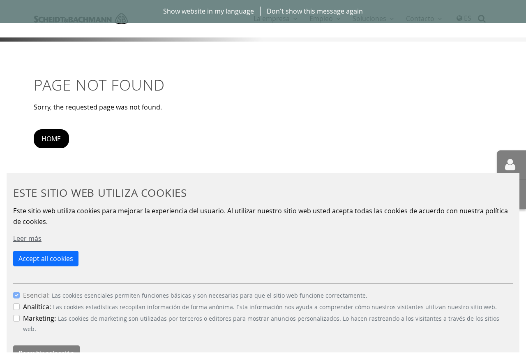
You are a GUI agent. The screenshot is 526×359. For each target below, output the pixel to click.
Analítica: (37, 306)
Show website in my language (208, 11)
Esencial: (36, 295)
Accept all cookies (45, 258)
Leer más (27, 238)
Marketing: (39, 318)
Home (51, 138)
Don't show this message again (315, 11)
